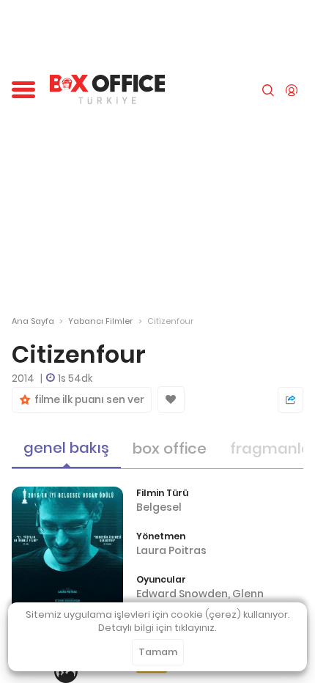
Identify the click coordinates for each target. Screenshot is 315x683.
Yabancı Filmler (100, 321)
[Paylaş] (290, 400)
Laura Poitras (171, 550)
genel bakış (66, 448)
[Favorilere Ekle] (171, 399)
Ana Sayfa (33, 321)
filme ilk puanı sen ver (87, 400)
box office (170, 448)
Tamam (157, 652)
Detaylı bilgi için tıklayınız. (157, 627)
